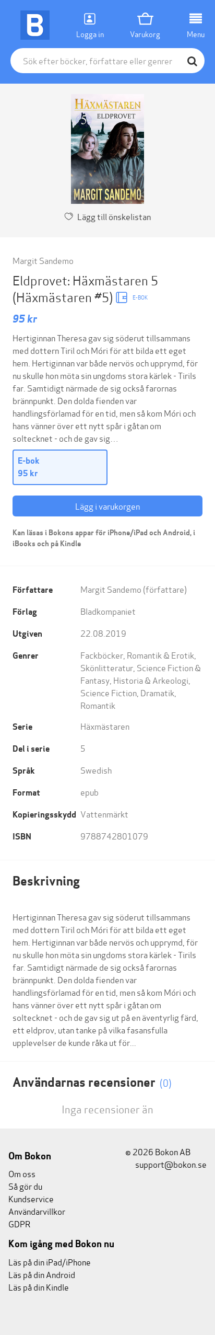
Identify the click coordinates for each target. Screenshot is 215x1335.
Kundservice (31, 1198)
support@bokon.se (170, 1164)
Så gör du (25, 1186)
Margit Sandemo (43, 260)
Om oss (21, 1173)
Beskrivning (46, 881)
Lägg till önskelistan (114, 216)
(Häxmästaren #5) (64, 296)
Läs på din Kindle (38, 1287)
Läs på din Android (41, 1274)
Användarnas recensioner (92, 1082)
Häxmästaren (104, 726)
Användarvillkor (36, 1211)
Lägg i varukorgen (107, 506)
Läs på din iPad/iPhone (49, 1262)
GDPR (19, 1223)
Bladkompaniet (108, 611)
